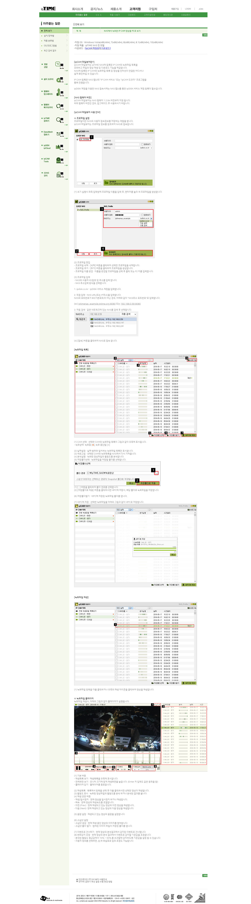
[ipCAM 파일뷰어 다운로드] (98, 48)
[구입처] (154, 11)
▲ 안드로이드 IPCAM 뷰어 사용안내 (91, 879)
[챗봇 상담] (54, 65)
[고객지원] (135, 11)
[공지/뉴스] (97, 11)
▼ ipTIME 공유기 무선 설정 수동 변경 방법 (94, 882)
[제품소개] (116, 11)
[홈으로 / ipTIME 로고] (54, 6)
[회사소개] (78, 11)
